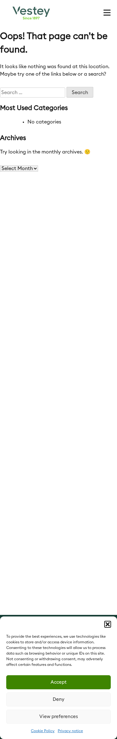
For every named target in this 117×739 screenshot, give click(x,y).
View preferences (58, 716)
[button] (108, 624)
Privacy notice (70, 731)
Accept (58, 682)
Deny (58, 699)
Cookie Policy (43, 731)
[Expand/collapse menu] (107, 11)
